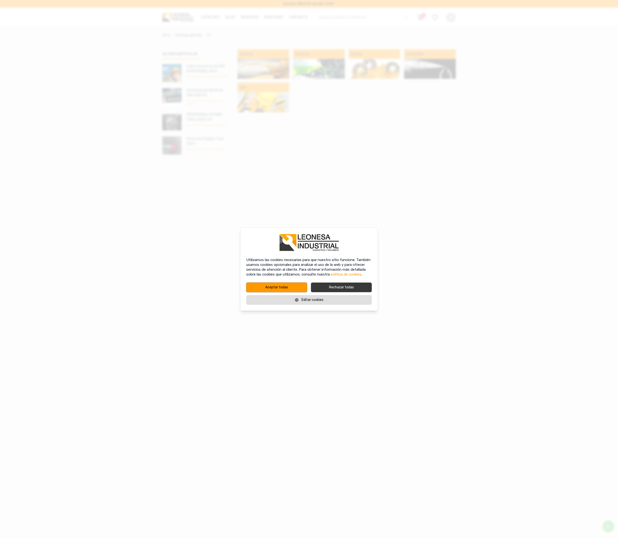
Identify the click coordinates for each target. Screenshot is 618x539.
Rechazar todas (341, 287)
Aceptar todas (276, 287)
